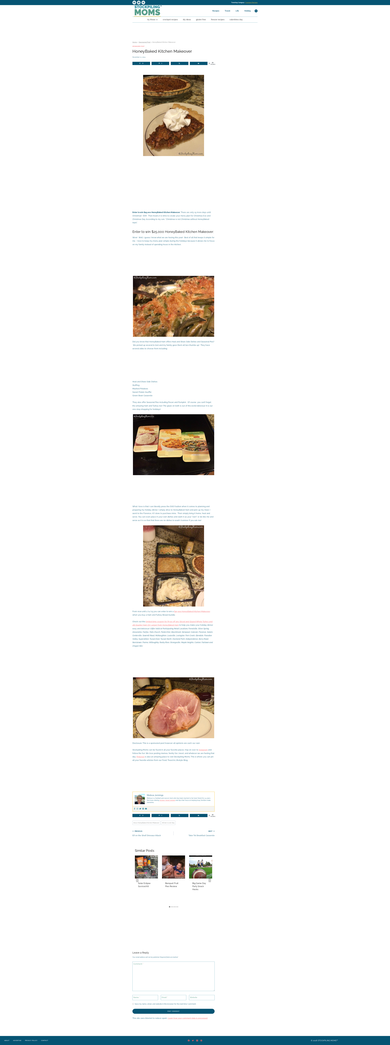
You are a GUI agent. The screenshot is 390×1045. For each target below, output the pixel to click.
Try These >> (152, 19)
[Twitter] (140, 809)
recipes (162, 800)
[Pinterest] (143, 2)
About (6, 1040)
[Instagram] (139, 2)
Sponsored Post (144, 42)
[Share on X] (179, 63)
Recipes (215, 11)
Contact (44, 1040)
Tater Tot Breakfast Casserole (202, 833)
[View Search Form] (256, 10)
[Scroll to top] (385, 1037)
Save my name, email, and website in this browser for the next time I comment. (165, 1004)
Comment (138, 964)
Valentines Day (236, 19)
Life (237, 11)
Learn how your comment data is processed (187, 1018)
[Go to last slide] (137, 880)
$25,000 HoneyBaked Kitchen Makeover (192, 611)
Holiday (247, 11)
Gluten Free (201, 19)
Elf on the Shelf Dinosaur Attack (146, 833)
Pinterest (140, 757)
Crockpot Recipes (251, 2)
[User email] (146, 809)
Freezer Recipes (217, 19)
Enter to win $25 (168, 823)
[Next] (210, 880)
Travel (227, 11)
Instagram (203, 750)
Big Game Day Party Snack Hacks (199, 886)
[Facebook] (134, 2)
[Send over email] (198, 63)
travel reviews (170, 800)
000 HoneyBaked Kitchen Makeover (146, 823)
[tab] (169, 906)
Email (165, 997)
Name (136, 997)
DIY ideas (187, 19)
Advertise (17, 1040)
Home (134, 42)
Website (193, 997)
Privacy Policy (31, 1040)
